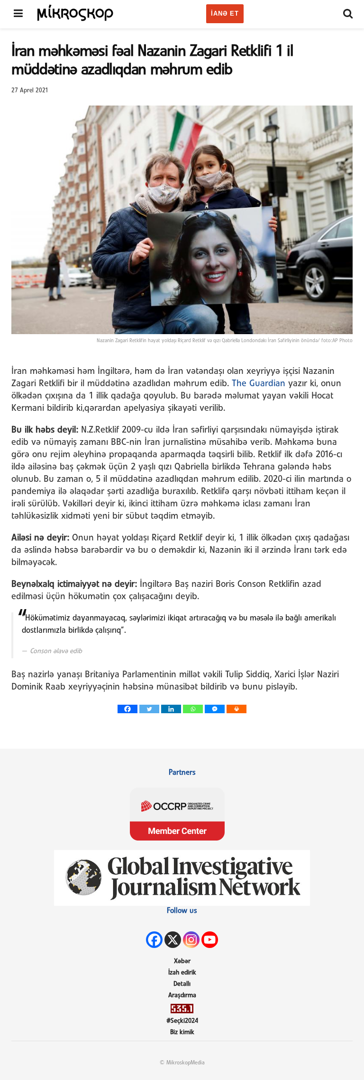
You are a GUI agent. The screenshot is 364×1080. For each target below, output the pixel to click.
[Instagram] (191, 939)
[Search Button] (348, 14)
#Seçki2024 (182, 1021)
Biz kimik (182, 1032)
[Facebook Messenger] (215, 709)
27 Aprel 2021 (29, 90)
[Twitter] (149, 709)
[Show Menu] (18, 14)
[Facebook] (127, 709)
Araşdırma (182, 995)
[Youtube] (209, 939)
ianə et (225, 13)
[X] (172, 939)
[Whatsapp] (193, 709)
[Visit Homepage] (75, 12)
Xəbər (182, 961)
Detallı (182, 984)
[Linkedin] (171, 709)
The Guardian (258, 384)
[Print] (236, 709)
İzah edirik (182, 973)
